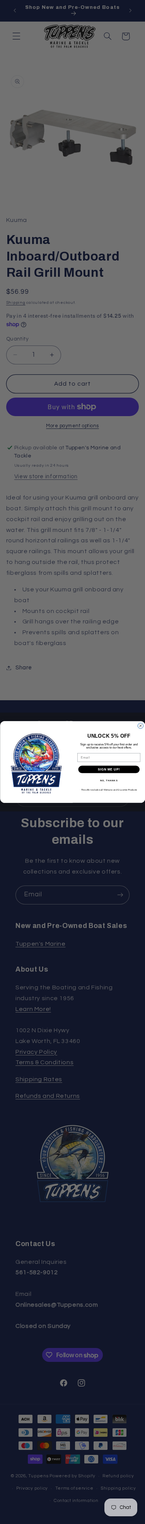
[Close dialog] (140, 725)
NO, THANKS (109, 780)
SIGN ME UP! (108, 769)
